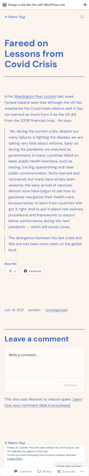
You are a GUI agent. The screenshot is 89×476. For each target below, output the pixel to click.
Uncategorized (56, 310)
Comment (70, 385)
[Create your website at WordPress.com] (44, 4)
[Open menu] (82, 16)
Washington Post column (35, 96)
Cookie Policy (15, 458)
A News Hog (15, 16)
